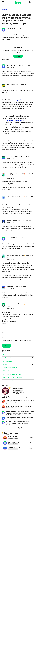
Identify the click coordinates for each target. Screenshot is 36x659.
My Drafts (18, 364)
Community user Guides (10, 367)
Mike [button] (7, 196)
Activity (5, 354)
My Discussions (7, 361)
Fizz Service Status (8, 381)
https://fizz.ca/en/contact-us (25, 100)
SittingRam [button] (9, 156)
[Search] (30, 2)
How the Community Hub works (12, 374)
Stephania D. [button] (9, 286)
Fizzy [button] (7, 174)
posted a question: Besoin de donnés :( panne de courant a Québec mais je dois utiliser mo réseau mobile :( (20, 413)
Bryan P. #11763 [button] (10, 238)
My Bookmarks (18, 358)
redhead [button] (8, 220)
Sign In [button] (18, 56)
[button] (3, 30)
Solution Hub (6, 371)
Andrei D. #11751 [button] (11, 28)
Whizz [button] (8, 304)
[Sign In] (33, 2)
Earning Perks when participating (12, 377)
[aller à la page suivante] (24, 428)
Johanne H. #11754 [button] (11, 65)
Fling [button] (7, 84)
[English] (18, 2)
